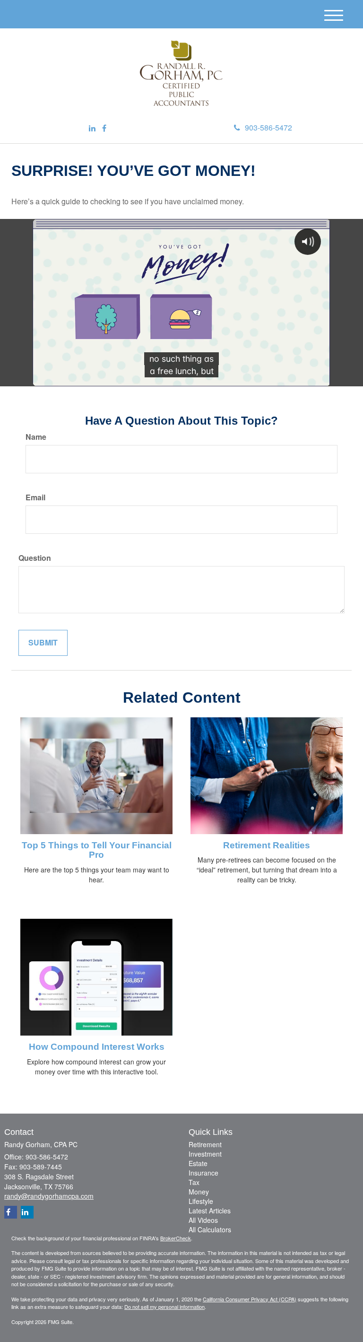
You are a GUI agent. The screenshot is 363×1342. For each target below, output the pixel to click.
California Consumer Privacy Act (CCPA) (249, 1299)
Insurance (203, 1172)
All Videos (203, 1220)
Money (199, 1191)
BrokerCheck (175, 1238)
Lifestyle (201, 1201)
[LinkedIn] (92, 128)
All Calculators (210, 1229)
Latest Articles (210, 1210)
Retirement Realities (266, 845)
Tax (194, 1182)
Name (36, 437)
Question (34, 558)
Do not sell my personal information (164, 1306)
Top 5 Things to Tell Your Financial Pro (97, 850)
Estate (198, 1163)
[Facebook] (104, 128)
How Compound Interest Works (96, 1047)
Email (35, 497)
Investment (205, 1154)
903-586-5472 (268, 127)
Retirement (205, 1144)
